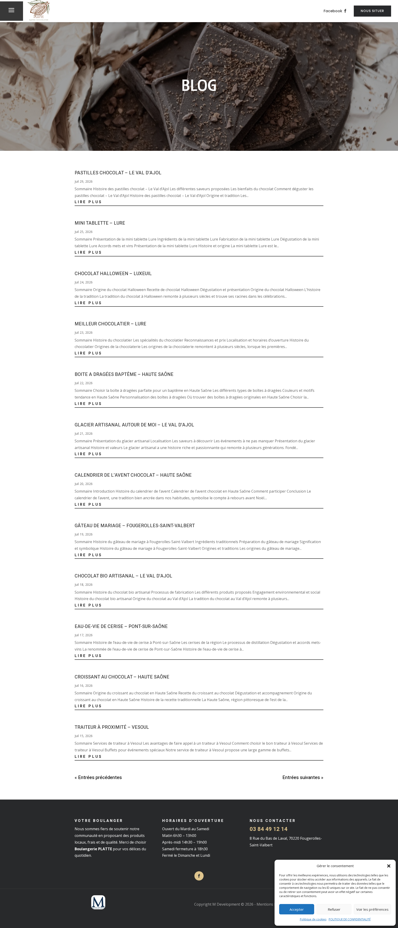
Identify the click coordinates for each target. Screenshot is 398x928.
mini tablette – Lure (100, 223)
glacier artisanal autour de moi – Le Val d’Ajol (134, 425)
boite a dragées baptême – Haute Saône (124, 374)
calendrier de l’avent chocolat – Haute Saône (133, 475)
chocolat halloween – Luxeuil (113, 273)
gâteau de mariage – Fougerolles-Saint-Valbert (135, 525)
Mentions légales (271, 904)
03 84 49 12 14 (268, 829)
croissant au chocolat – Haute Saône (122, 677)
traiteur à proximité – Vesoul (112, 727)
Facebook (333, 11)
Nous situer (372, 11)
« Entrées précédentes (98, 777)
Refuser (334, 909)
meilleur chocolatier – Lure (110, 324)
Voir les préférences (372, 909)
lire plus (88, 202)
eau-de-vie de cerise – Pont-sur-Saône (121, 626)
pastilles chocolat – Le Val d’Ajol (118, 173)
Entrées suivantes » (302, 777)
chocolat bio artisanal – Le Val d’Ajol (123, 576)
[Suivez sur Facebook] (199, 875)
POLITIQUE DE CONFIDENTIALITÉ (350, 919)
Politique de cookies (313, 919)
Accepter (297, 909)
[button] (388, 866)
